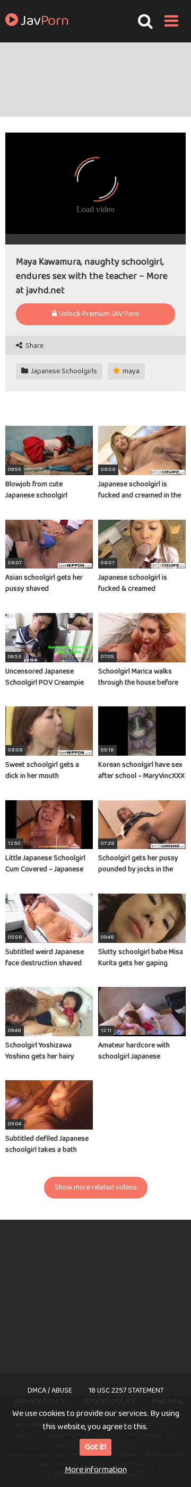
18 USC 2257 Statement (126, 1390)
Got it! (95, 1447)
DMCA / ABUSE (50, 1390)
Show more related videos (96, 1187)
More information (96, 1469)
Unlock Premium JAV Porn (98, 314)
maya (130, 371)
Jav (43, 21)
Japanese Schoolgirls (63, 371)
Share (34, 346)
